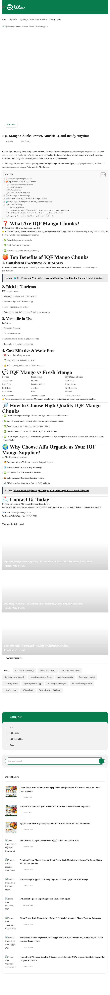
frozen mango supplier (65, 677)
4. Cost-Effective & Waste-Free (19, 192)
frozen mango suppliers (87, 677)
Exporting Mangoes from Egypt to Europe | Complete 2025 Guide (31, 216)
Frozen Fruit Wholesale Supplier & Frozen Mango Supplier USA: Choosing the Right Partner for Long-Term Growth (62, 958)
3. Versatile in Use (15, 190)
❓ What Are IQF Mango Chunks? (19, 179)
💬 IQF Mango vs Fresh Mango (18, 196)
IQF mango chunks (11, 684)
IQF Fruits (13, 20)
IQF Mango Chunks (10, 152)
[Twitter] (29, 658)
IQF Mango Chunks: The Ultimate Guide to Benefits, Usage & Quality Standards (36, 213)
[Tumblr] (42, 658)
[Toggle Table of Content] (101, 174)
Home (4, 20)
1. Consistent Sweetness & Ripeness (21, 184)
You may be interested (16, 207)
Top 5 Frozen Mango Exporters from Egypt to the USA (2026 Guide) (49, 841)
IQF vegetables (16, 739)
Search (101, 761)
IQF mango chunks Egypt (33, 684)
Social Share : (13, 658)
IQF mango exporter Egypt (57, 684)
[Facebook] (24, 658)
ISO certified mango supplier (82, 684)
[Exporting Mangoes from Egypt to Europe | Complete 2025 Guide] (55, 635)
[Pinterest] (38, 658)
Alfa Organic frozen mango (24, 671)
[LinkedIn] (33, 658)
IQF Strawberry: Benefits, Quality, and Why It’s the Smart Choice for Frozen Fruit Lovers (39, 210)
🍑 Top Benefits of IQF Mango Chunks (21, 182)
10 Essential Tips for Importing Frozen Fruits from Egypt (45, 899)
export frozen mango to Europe (41, 677)
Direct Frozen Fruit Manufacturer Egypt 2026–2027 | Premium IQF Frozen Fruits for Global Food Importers (60, 789)
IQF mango (16, 158)
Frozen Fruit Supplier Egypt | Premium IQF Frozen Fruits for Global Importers (55, 806)
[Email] (46, 658)
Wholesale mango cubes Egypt (49, 690)
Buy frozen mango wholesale (14, 677)
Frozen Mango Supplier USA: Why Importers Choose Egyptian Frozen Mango (54, 879)
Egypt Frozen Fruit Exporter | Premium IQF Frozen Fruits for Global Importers (55, 823)
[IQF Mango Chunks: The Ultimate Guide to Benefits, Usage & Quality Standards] (55, 592)
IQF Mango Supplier (30, 504)
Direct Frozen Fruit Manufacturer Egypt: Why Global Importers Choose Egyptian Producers (60, 918)
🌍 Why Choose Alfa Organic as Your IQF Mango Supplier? (29, 202)
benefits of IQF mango (47, 671)
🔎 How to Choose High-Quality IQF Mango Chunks (26, 199)
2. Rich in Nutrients (15, 187)
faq (11, 727)
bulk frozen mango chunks (71, 671)
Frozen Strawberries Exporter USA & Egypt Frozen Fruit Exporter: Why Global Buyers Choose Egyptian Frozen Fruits (61, 939)
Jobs (12, 745)
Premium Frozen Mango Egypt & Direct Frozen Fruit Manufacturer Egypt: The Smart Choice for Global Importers (61, 862)
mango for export (10, 690)
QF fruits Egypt (27, 690)
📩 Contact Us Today (14, 205)
